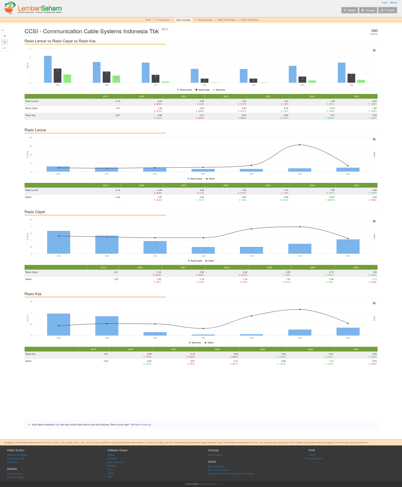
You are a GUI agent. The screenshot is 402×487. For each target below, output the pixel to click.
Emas (110, 469)
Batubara (112, 465)
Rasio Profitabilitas (226, 19)
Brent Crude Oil (115, 462)
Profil (148, 19)
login (57, 424)
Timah (111, 472)
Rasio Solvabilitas (250, 19)
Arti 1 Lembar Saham (218, 469)
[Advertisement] (118, 394)
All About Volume (15, 477)
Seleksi (351, 10)
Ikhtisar (111, 454)
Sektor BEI (12, 462)
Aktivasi (393, 2)
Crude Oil (112, 458)
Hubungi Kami (316, 458)
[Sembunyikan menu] (3, 30)
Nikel (110, 476)
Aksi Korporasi (215, 454)
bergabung (145, 424)
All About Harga (15, 473)
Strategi (370, 10)
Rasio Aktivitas (205, 19)
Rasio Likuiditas (183, 19)
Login (384, 2)
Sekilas (312, 454)
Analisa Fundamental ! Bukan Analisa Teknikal (231, 473)
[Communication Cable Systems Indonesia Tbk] (163, 29)
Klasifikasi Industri (16, 458)
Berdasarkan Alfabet (17, 454)
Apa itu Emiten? (216, 466)
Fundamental (162, 19)
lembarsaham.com (208, 483)
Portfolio (390, 10)
